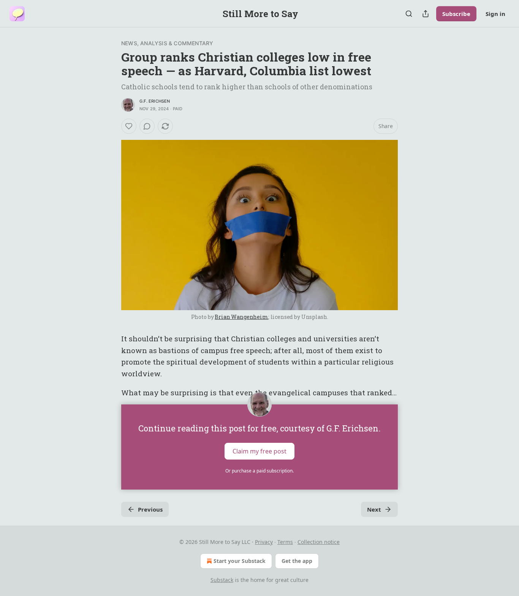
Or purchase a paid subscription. (259, 471)
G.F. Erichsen (154, 101)
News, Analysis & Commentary (167, 43)
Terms (285, 541)
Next (374, 509)
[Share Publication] (425, 13)
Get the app (297, 560)
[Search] (408, 13)
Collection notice (318, 541)
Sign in (495, 13)
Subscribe (456, 13)
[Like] (128, 126)
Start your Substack (240, 560)
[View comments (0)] (147, 126)
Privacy (264, 541)
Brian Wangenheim (241, 316)
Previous (150, 509)
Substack (221, 579)
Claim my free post (259, 451)
